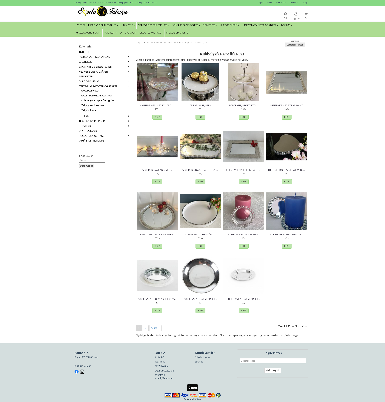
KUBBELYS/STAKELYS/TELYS (94, 56)
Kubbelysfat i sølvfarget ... (200, 299)
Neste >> (155, 328)
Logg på (305, 3)
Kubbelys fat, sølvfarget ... (243, 299)
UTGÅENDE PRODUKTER (92, 140)
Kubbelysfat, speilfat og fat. (98, 100)
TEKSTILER (85, 126)
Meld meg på (272, 370)
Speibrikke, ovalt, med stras (200, 170)
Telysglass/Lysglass (92, 105)
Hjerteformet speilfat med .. (286, 170)
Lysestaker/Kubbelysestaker (96, 95)
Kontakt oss (281, 3)
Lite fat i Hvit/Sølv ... (200, 105)
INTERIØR (84, 116)
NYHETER (84, 51)
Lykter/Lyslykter (90, 90)
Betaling (199, 361)
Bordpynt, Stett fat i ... (243, 105)
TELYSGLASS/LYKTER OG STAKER (98, 86)
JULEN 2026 (85, 61)
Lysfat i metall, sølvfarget (157, 234)
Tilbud (269, 3)
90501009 (160, 375)
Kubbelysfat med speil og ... (286, 234)
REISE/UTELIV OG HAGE (91, 135)
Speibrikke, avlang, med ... (157, 170)
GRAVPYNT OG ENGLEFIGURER (95, 66)
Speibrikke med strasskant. (286, 105)
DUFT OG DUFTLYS (89, 81)
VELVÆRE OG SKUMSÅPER (93, 71)
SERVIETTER (86, 76)
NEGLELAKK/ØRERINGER (92, 121)
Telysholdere (88, 110)
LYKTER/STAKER (88, 130)
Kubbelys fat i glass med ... (244, 234)
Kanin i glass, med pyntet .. (157, 105)
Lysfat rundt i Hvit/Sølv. (200, 234)
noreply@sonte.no (163, 378)
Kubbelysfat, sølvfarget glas (157, 299)
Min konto (294, 3)
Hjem (261, 3)
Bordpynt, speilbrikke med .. (243, 170)
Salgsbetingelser (203, 357)
